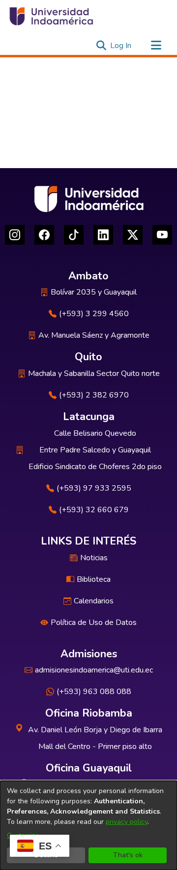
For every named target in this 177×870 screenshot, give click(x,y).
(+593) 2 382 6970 (94, 395)
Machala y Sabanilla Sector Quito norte (94, 373)
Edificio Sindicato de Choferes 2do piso (95, 466)
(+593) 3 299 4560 (94, 313)
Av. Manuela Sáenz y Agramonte (93, 335)
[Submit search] (101, 45)
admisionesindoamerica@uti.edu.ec (94, 670)
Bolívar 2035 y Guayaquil (94, 292)
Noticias (94, 557)
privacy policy (127, 821)
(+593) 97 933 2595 (94, 488)
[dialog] (88, 825)
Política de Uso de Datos (94, 622)
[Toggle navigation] (156, 45)
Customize (23, 835)
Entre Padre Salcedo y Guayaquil (95, 450)
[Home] (50, 16)
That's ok (128, 855)
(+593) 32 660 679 (94, 509)
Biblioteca (94, 579)
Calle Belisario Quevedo (95, 433)
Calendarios (94, 601)
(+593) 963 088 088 (94, 691)
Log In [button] (121, 45)
